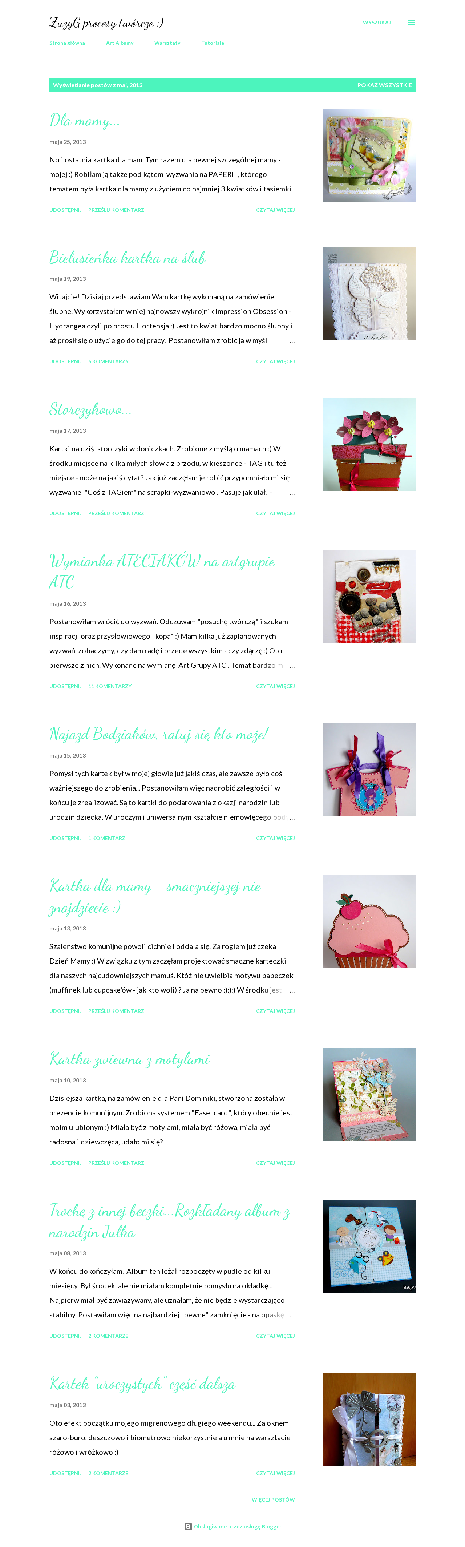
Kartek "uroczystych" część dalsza (142, 1383)
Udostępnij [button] (65, 210)
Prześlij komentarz (116, 210)
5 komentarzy (108, 361)
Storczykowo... (91, 408)
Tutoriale (212, 43)
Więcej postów (273, 1499)
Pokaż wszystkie (384, 84)
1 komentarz (106, 838)
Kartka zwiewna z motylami (129, 1058)
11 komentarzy (110, 686)
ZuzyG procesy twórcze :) (106, 22)
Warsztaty (167, 43)
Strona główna (67, 43)
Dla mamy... (85, 119)
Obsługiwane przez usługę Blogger (237, 1526)
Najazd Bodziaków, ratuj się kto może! (158, 733)
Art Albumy (119, 43)
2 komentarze (108, 1336)
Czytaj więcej (275, 210)
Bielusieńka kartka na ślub (127, 257)
